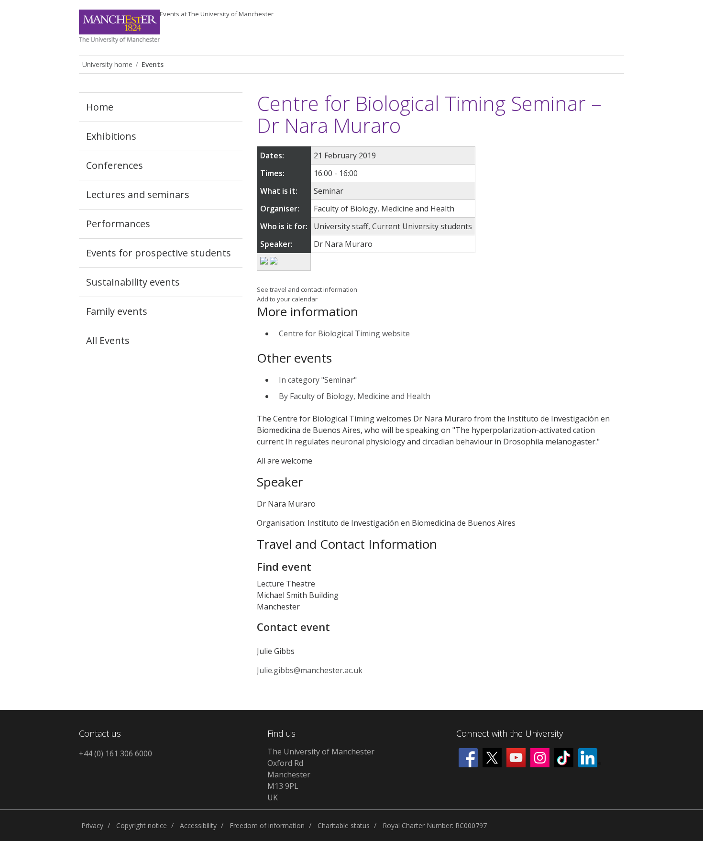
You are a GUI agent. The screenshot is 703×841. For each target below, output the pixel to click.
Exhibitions (111, 136)
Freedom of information (267, 825)
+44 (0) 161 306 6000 (115, 753)
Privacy (92, 825)
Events (217, 14)
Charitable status (344, 825)
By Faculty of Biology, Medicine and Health (354, 396)
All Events (108, 340)
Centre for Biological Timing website (344, 333)
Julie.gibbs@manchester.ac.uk (309, 670)
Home (99, 106)
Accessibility (198, 825)
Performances (118, 223)
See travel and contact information (307, 289)
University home (107, 64)
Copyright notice (141, 825)
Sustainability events (133, 282)
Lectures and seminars (137, 194)
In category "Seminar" (318, 380)
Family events (116, 311)
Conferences (114, 165)
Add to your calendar (287, 299)
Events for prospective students (158, 252)
